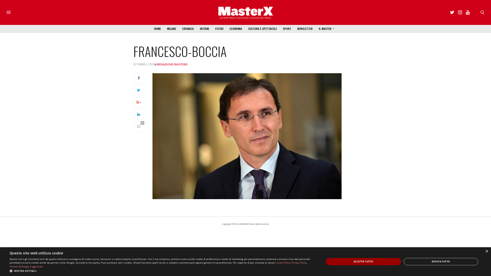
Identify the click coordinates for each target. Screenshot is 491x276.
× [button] (486, 251)
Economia (236, 28)
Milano (171, 28)
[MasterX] (245, 12)
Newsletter (305, 28)
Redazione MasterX (172, 64)
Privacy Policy (298, 262)
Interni (204, 28)
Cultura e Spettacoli (262, 28)
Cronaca (188, 28)
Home (157, 28)
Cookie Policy (282, 262)
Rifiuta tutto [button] (441, 261)
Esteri (219, 28)
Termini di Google (20, 266)
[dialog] (245, 261)
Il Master (325, 28)
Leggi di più (36, 266)
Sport (287, 28)
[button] (162, 271)
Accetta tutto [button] (363, 261)
